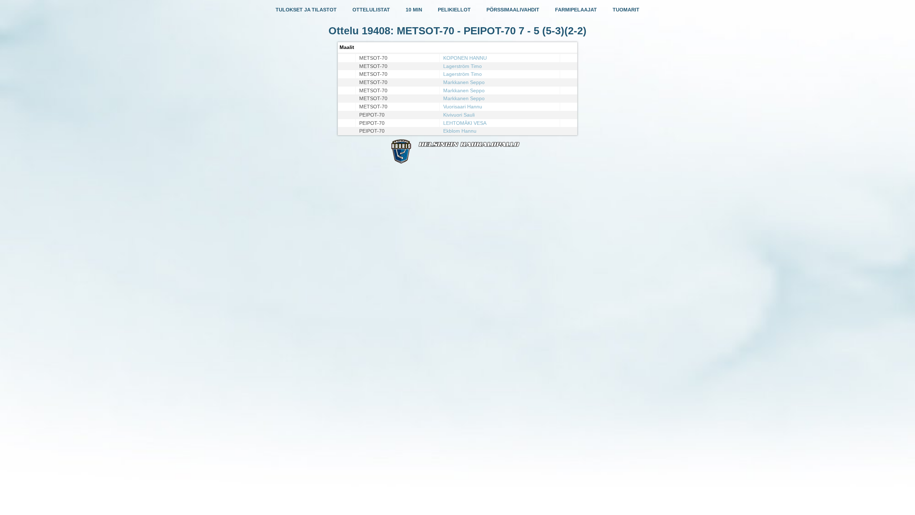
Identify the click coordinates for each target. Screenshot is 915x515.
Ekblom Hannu (459, 131)
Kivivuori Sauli (459, 115)
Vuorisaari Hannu (462, 106)
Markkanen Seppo (464, 82)
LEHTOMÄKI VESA (464, 123)
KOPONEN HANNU (465, 58)
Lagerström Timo (462, 66)
